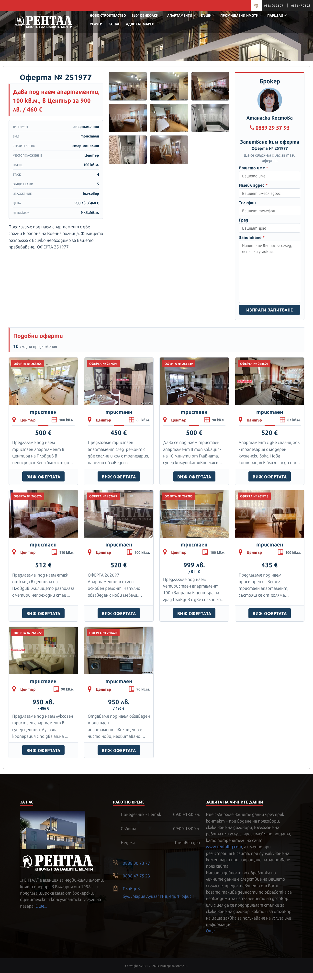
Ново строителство (108, 15)
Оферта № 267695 (103, 363)
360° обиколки (145, 15)
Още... (41, 905)
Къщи (206, 15)
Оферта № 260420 (103, 632)
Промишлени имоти (239, 15)
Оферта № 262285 (178, 495)
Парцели (275, 15)
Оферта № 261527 (28, 632)
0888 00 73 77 (273, 5)
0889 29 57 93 (273, 127)
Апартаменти (179, 15)
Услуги (96, 23)
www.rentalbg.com (224, 846)
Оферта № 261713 (254, 495)
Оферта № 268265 (28, 363)
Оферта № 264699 (254, 363)
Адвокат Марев (140, 23)
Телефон (247, 202)
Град (243, 219)
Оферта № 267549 (179, 363)
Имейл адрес (253, 184)
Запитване (252, 237)
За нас (114, 23)
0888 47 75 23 (301, 5)
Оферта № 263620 (28, 495)
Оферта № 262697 (103, 495)
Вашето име (253, 167)
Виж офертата (43, 476)
